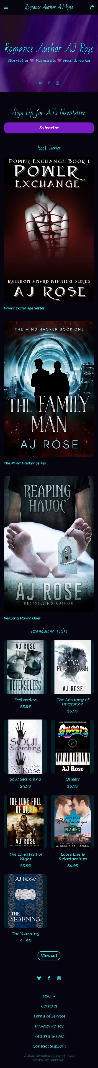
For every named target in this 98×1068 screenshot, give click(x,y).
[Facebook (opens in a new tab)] (49, 83)
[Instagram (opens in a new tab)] (57, 83)
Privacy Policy (49, 1026)
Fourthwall (58, 1060)
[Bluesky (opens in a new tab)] (40, 83)
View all (49, 955)
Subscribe (49, 127)
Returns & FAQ (49, 1036)
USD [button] (47, 996)
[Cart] (92, 7)
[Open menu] (6, 7)
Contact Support (49, 1046)
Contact (49, 1006)
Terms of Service (49, 1016)
